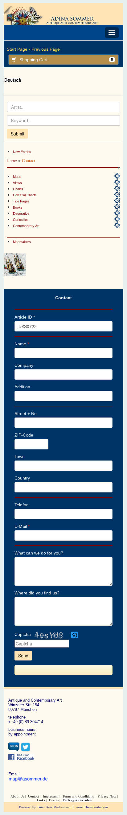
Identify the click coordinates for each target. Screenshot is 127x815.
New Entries (22, 152)
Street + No (25, 413)
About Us (17, 796)
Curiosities (21, 219)
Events (54, 800)
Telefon (21, 504)
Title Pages (21, 201)
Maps (17, 176)
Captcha (22, 634)
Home (12, 161)
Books (18, 207)
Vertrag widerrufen (77, 800)
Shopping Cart (66, 59)
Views (17, 183)
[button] (75, 635)
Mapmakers (22, 242)
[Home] (55, 15)
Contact (33, 796)
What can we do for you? (38, 553)
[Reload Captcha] (74, 635)
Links (41, 800)
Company (23, 365)
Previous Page (45, 49)
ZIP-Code (23, 435)
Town (19, 456)
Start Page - (18, 49)
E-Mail (22, 526)
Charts (18, 189)
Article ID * (24, 317)
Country (22, 478)
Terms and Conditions (78, 796)
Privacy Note (107, 796)
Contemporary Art (26, 226)
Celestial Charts (25, 195)
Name (21, 343)
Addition (22, 386)
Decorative (21, 213)
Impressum (51, 796)
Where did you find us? (36, 592)
